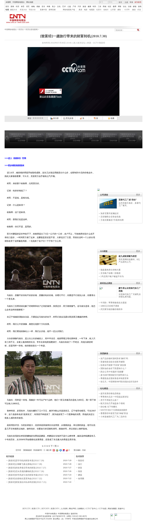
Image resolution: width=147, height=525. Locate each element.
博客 (119, 6)
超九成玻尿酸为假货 (128, 256)
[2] (34, 118)
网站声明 (72, 509)
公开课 (113, 10)
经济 (17, 6)
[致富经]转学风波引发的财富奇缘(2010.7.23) (28, 475)
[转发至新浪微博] (66, 450)
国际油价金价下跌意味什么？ (113, 368)
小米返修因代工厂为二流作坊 (113, 416)
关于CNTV (45, 509)
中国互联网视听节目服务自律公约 (85, 519)
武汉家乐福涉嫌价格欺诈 (111, 309)
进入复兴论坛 (79, 43)
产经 (74, 6)
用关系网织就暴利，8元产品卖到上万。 (129, 260)
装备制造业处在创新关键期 (112, 362)
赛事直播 (52, 10)
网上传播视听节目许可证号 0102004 (38, 519)
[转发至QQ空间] (56, 450)
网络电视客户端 (69, 10)
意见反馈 (69, 118)
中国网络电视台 (18, 2)
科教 (48, 6)
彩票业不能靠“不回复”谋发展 (113, 365)
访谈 (129, 6)
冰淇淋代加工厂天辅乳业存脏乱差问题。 (130, 295)
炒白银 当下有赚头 (108, 407)
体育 (22, 6)
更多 (138, 195)
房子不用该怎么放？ (109, 400)
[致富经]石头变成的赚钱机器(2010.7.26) (26, 471)
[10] (42, 118)
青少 (53, 6)
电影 (85, 10)
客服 (131, 2)
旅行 (80, 464)
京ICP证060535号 (58, 516)
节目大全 (32, 10)
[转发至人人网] (60, 450)
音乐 (43, 6)
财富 (80, 468)
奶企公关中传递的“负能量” (112, 372)
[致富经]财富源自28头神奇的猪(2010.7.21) (27, 482)
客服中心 (121, 509)
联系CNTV (55, 509)
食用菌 (81, 478)
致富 (80, 471)
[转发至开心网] (53, 450)
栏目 (139, 10)
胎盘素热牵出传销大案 (110, 270)
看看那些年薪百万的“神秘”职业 (114, 413)
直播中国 (43, 10)
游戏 (139, 6)
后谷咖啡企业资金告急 (110, 216)
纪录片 (98, 10)
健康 (89, 6)
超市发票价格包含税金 (110, 393)
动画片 (106, 10)
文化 (59, 6)
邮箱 (134, 6)
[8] (40, 118)
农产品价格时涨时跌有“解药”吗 (114, 358)
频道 (134, 10)
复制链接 (27, 450)
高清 (80, 10)
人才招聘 (64, 509)
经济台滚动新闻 (32, 30)
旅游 (84, 6)
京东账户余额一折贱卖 (110, 273)
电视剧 (91, 10)
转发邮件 (37, 450)
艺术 (64, 6)
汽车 (79, 6)
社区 (109, 6)
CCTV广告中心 (91, 509)
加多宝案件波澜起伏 (109, 213)
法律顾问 (80, 509)
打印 (18, 450)
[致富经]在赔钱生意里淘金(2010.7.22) (25, 478)
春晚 (33, 6)
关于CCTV (26, 509)
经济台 (21, 30)
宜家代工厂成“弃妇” (128, 200)
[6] (38, 118)
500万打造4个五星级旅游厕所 (113, 410)
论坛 (124, 6)
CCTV (127, 10)
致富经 (81, 460)
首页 (7, 6)
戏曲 (38, 6)
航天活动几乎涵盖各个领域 (112, 403)
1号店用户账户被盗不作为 (112, 276)
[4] (36, 118)
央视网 (8, 2)
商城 (104, 6)
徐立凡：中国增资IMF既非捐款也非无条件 (119, 381)
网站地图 (29, 2)
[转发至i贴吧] (63, 450)
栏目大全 (23, 10)
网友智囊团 (112, 509)
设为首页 (138, 2)
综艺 (28, 6)
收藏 (112, 118)
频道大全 (13, 10)
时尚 (94, 6)
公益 (69, 6)
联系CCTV (36, 509)
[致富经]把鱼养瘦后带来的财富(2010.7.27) (27, 468)
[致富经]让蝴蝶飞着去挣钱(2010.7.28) (25, 464)
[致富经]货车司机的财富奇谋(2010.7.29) (26, 460)
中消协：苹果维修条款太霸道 (113, 302)
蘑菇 (80, 475)
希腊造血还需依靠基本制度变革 (114, 378)
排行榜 (56, 118)
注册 (126, 2)
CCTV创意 (102, 509)
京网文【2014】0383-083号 (76, 516)
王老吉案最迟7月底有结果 (112, 220)
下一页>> (55, 446)
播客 (119, 10)
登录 (120, 2)
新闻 (12, 6)
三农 (99, 6)
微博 (114, 6)
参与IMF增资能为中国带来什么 (114, 375)
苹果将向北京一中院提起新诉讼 (114, 397)
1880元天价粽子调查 (109, 306)
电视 (7, 10)
